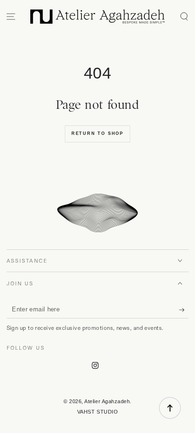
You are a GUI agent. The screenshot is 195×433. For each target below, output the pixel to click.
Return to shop (97, 133)
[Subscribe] (184, 309)
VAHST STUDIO (97, 412)
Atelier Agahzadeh (107, 401)
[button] (184, 16)
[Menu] (11, 16)
